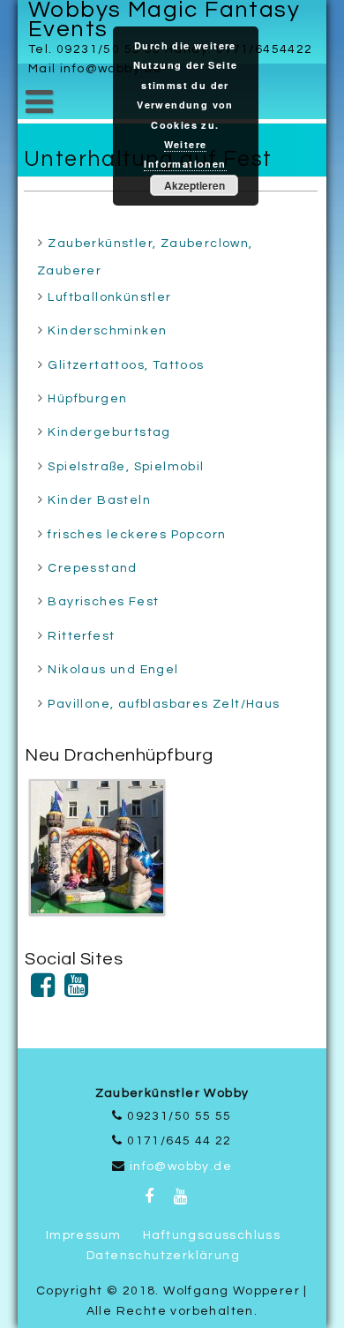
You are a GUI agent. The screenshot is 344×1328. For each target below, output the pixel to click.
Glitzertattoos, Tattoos (126, 365)
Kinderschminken (107, 331)
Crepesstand (92, 568)
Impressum (84, 1235)
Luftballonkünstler (109, 297)
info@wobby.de (181, 1166)
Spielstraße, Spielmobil (126, 467)
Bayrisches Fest (103, 602)
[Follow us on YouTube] (76, 992)
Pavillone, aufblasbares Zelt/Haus (164, 704)
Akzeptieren (194, 185)
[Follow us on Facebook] (43, 992)
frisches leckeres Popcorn (137, 535)
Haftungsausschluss (211, 1235)
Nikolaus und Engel (113, 670)
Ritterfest (81, 636)
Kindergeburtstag (109, 432)
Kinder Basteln (99, 500)
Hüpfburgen (87, 399)
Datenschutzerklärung (163, 1255)
